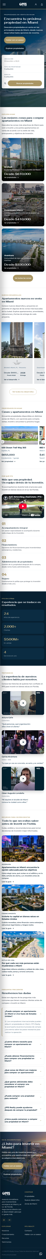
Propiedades (29, 1196)
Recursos (5, 1238)
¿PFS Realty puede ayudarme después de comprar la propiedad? (21, 1108)
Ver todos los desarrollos (23, 392)
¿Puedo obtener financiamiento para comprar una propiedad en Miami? (19, 1058)
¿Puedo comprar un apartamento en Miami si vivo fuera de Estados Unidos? (20, 1013)
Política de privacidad (9, 1255)
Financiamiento (8, 1234)
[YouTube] (9, 1220)
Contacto (28, 1231)
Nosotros (5, 1231)
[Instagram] (4, 1220)
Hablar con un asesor (15, 40)
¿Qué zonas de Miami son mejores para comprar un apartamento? (21, 1071)
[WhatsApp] (41, 1254)
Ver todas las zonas (23, 278)
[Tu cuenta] (35, 4)
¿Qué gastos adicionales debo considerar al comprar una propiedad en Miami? (19, 1084)
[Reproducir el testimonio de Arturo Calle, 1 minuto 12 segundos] (23, 703)
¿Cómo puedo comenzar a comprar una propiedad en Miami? (21, 1120)
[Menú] (4, 4)
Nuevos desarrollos (32, 1200)
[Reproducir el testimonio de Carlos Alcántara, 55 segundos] (23, 742)
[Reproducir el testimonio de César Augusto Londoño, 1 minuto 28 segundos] (23, 778)
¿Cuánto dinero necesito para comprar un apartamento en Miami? (18, 1044)
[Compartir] (42, 4)
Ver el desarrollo (10, 379)
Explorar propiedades (15, 48)
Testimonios (6, 1242)
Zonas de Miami (31, 1204)
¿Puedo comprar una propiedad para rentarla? (19, 1097)
